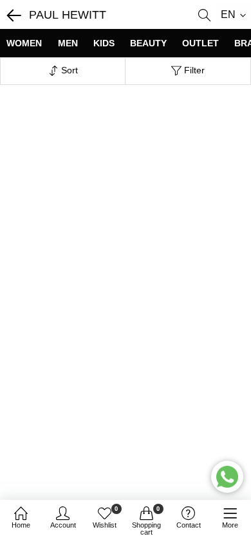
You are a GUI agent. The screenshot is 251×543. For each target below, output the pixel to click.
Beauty (148, 42)
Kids (104, 42)
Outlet (200, 42)
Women (24, 42)
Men (68, 42)
